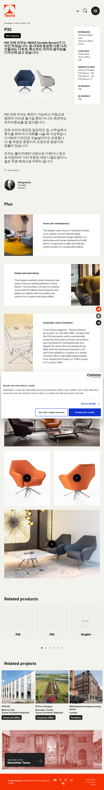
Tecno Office (84, 56)
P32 (80, 88)
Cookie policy (90, 779)
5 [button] (58, 648)
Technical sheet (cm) (85, 36)
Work (24, 23)
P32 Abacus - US (86, 75)
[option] (17, 622)
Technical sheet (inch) (85, 42)
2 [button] (46, 648)
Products (17, 23)
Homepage (8, 23)
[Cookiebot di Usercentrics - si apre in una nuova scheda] (89, 376)
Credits (92, 784)
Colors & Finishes (86, 69)
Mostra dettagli (88, 403)
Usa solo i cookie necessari (51, 412)
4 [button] (54, 648)
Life (80, 59)
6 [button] (62, 648)
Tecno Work (83, 53)
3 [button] (50, 648)
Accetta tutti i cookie (84, 412)
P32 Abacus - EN (86, 72)
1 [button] (42, 648)
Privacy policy (90, 782)
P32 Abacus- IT (85, 78)
